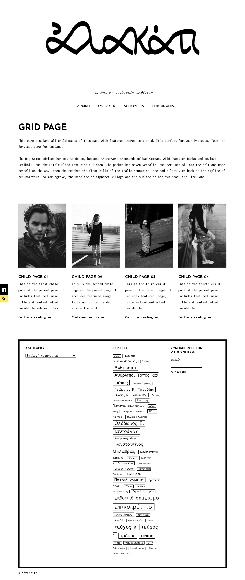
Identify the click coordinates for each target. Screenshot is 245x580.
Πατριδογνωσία (129, 480)
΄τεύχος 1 (147, 361)
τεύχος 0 (125, 527)
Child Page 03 (140, 277)
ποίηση (150, 520)
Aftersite (29, 573)
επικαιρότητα (133, 507)
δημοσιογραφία (143, 491)
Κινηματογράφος (125, 438)
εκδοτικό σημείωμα (136, 497)
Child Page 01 (33, 277)
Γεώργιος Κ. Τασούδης (134, 389)
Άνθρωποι (125, 367)
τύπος (117, 543)
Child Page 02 (87, 277)
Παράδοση (134, 474)
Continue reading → (34, 317)
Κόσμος (132, 458)
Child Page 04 (193, 277)
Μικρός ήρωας (124, 468)
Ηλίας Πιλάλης (137, 416)
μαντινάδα (143, 515)
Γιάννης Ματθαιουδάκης (130, 395)
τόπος (146, 535)
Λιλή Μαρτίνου (145, 464)
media (116, 356)
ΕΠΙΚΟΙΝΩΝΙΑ (163, 106)
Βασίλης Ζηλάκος (142, 383)
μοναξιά (118, 520)
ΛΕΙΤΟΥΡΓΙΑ (134, 106)
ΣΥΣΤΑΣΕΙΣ (107, 106)
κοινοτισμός (123, 514)
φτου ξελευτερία (134, 543)
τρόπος (128, 535)
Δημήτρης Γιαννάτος (133, 412)
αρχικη (83, 106)
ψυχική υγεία (137, 548)
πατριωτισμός (135, 520)
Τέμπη (129, 486)
